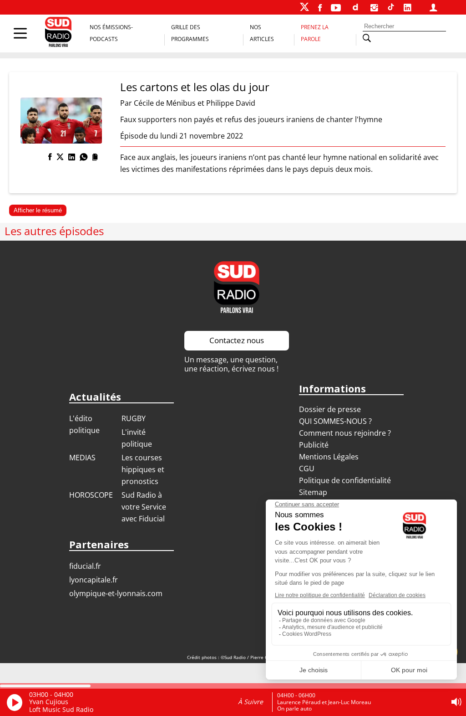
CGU (306, 469)
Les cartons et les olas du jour (194, 86)
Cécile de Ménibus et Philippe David (194, 103)
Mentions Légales (329, 457)
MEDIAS (82, 458)
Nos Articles (262, 33)
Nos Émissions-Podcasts (111, 33)
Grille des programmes (190, 33)
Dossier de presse (330, 409)
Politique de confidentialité (345, 480)
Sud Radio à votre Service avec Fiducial (144, 507)
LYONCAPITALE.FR (93, 580)
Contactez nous (236, 340)
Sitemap (313, 492)
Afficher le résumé (38, 210)
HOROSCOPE (91, 495)
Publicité (314, 445)
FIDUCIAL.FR (85, 566)
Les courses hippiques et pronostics (143, 469)
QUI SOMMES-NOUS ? (335, 421)
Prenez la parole (315, 33)
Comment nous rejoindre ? (346, 433)
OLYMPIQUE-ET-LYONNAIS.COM (115, 593)
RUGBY (134, 418)
